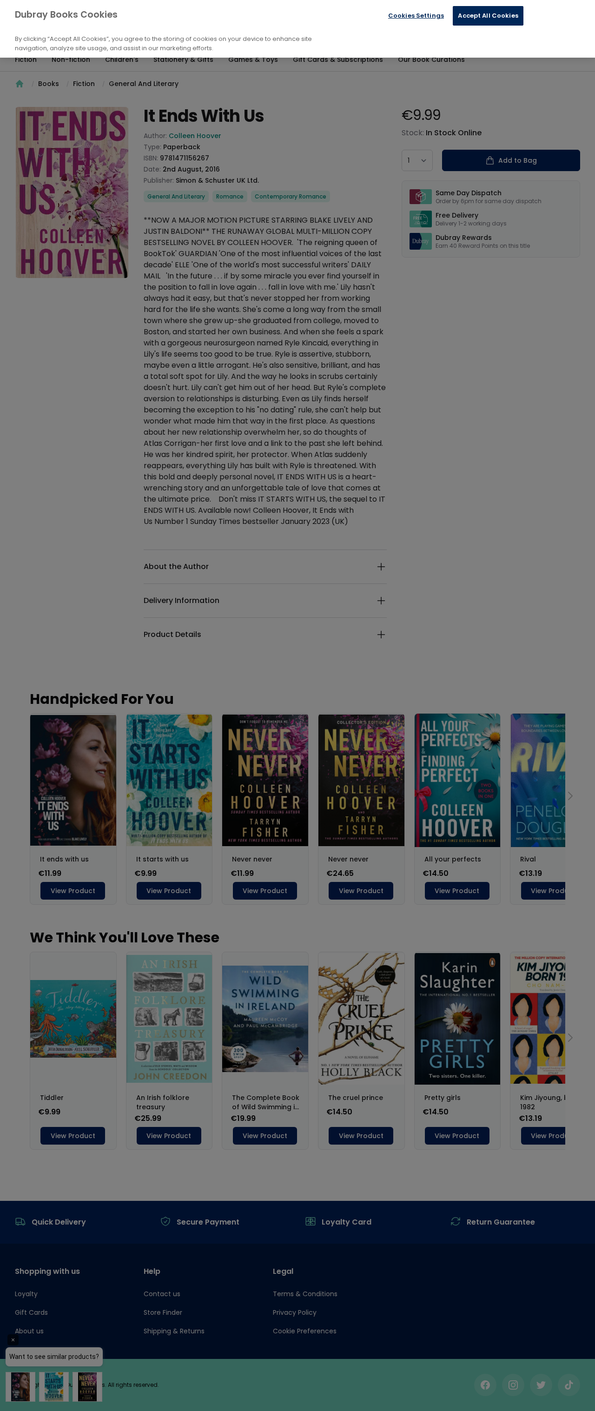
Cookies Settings (416, 15)
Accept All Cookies (488, 15)
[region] (297, 29)
